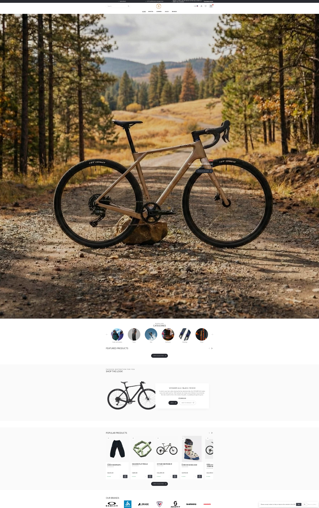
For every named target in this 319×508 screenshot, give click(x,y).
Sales (167, 11)
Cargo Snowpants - (114, 465)
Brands (174, 11)
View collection (158, 355)
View (172, 403)
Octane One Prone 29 (164, 464)
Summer (158, 11)
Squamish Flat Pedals (140, 464)
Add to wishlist (187, 403)
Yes (299, 504)
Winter (150, 11)
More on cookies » (312, 504)
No (304, 504)
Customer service (208, 1)
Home (144, 11)
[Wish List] (205, 6)
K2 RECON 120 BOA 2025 (189, 465)
